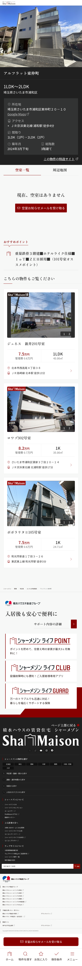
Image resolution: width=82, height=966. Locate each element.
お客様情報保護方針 (11, 850)
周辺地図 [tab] (60, 169)
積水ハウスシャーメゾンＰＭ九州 (12, 905)
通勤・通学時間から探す (15, 779)
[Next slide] (69, 315)
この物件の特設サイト (59, 159)
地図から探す (11, 786)
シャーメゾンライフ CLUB (13, 831)
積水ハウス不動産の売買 (10, 913)
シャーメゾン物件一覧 (12, 857)
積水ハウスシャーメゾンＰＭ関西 (12, 899)
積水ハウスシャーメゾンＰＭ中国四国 (13, 902)
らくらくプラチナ (11, 840)
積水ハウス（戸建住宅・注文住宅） (13, 916)
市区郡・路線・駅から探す (16, 773)
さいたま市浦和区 (32, 589)
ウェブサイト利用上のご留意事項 (16, 854)
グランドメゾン (45, 913)
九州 (8, 768)
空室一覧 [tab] (22, 169)
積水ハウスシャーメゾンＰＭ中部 (12, 896)
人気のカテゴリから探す (15, 792)
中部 (43, 764)
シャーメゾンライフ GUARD (14, 837)
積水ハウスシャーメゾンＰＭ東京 (12, 893)
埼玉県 (22, 589)
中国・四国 (67, 764)
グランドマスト (45, 925)
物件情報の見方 (10, 860)
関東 (15, 589)
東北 (20, 764)
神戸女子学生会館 (8, 925)
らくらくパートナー (11, 834)
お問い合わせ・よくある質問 (14, 828)
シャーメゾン (7, 589)
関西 (55, 764)
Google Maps (16, 114)
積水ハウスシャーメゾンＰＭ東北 (12, 890)
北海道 (8, 764)
